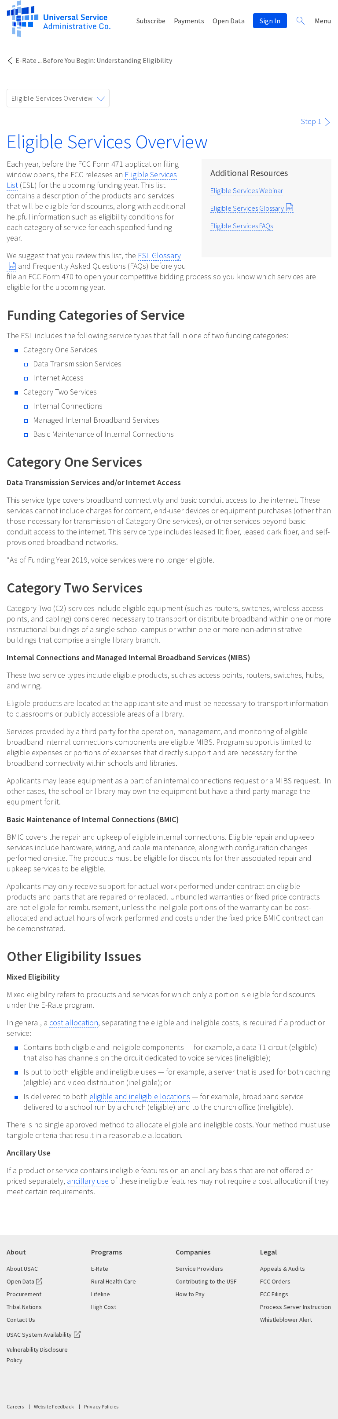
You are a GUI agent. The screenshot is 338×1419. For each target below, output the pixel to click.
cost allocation (73, 1022)
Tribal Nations (24, 1307)
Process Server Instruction (295, 1307)
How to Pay (190, 1294)
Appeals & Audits (282, 1269)
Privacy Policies (101, 1406)
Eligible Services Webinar (246, 190)
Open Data (229, 20)
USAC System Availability (39, 1335)
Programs (106, 1251)
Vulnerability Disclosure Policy (37, 1355)
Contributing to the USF (206, 1281)
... (40, 60)
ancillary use (88, 1181)
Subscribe (150, 20)
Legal (268, 1251)
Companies (193, 1251)
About (16, 1251)
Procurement (24, 1294)
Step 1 (311, 121)
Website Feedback (54, 1406)
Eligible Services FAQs (241, 225)
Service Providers (199, 1269)
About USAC (22, 1269)
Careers (15, 1406)
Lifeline (100, 1294)
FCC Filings (274, 1294)
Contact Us (21, 1320)
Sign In (270, 20)
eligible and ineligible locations (139, 1096)
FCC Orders (275, 1281)
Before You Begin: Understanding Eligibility (107, 60)
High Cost (103, 1307)
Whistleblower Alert (286, 1320)
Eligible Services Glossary (247, 208)
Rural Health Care (113, 1281)
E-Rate (26, 60)
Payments (189, 20)
